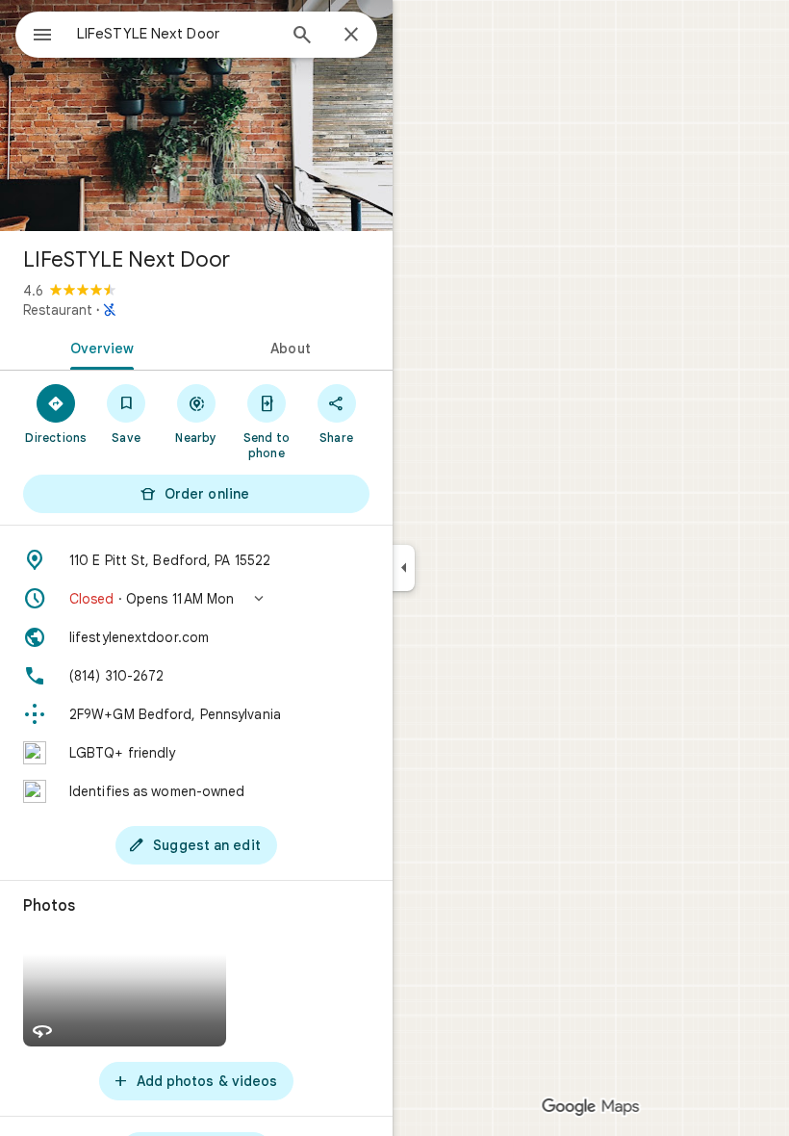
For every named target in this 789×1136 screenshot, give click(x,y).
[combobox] (176, 33)
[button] (196, 599)
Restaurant (57, 310)
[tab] (98, 346)
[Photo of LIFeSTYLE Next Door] (196, 115)
